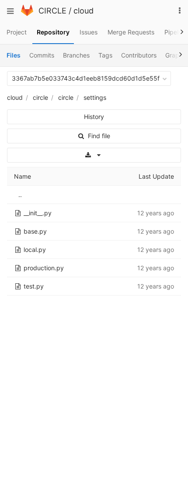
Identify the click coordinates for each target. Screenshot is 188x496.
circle (40, 97)
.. (20, 194)
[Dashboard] (27, 13)
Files (14, 55)
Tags (105, 55)
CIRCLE (52, 10)
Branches (76, 55)
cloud (83, 10)
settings (95, 97)
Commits (41, 55)
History (94, 116)
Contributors (139, 55)
